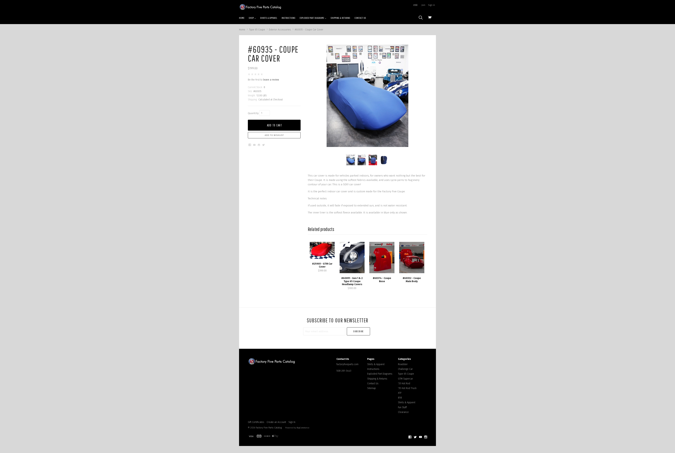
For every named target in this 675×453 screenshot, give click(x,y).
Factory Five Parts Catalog (269, 427)
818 (400, 397)
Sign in (431, 5)
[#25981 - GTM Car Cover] (322, 250)
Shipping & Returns (340, 17)
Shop (251, 17)
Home (242, 17)
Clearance (403, 412)
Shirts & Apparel (268, 17)
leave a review (271, 79)
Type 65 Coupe (406, 373)
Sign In (291, 422)
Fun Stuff (402, 407)
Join (423, 5)
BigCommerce (303, 427)
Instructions (288, 17)
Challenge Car (405, 369)
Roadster (403, 364)
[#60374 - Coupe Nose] (382, 257)
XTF (399, 392)
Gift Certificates (256, 422)
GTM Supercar (405, 378)
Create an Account (276, 422)
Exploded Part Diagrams (312, 17)
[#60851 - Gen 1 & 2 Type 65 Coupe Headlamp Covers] (352, 257)
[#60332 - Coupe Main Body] (411, 257)
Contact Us (360, 17)
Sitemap (371, 388)
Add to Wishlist (274, 135)
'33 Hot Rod (404, 383)
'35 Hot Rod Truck (407, 388)
